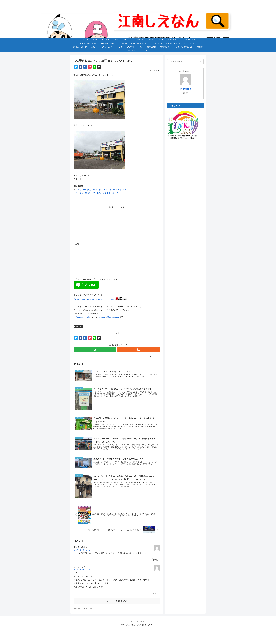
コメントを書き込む (117, 601)
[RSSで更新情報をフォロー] (138, 349)
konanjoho (185, 89)
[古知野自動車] (99, 118)
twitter (88, 317)
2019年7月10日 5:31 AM (82, 550)
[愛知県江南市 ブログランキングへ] (121, 299)
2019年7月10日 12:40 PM (82, 569)
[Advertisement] (117, 224)
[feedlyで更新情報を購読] (95, 349)
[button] (201, 61)
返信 (156, 560)
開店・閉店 (79, 326)
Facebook (79, 317)
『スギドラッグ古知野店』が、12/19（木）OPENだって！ (101, 190)
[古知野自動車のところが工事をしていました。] (85, 67)
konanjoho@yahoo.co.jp (108, 317)
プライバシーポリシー (138, 621)
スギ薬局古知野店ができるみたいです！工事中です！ (98, 193)
